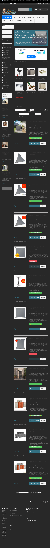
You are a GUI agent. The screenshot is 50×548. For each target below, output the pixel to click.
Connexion (45, 3)
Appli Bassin (7, 17)
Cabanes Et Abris (31, 79)
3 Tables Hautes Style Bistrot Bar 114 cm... (38, 276)
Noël (25, 21)
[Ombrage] (19, 99)
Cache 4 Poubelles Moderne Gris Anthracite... (37, 430)
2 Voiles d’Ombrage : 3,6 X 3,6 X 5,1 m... (38, 185)
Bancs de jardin (6, 52)
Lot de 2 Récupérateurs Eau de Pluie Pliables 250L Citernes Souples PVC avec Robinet (7, 174)
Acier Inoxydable (7, 65)
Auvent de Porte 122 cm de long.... (37, 368)
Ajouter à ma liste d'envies (20, 147)
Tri (14, 109)
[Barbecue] (19, 72)
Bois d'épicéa (6, 72)
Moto (19, 21)
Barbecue (19, 78)
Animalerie (31, 17)
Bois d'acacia (6, 71)
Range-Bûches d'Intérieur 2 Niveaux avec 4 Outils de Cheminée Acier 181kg (6, 130)
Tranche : (3, 40)
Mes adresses (12, 513)
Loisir (31, 21)
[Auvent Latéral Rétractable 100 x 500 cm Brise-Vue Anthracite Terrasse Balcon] (5, 101)
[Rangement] (42, 86)
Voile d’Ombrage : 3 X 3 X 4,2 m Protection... (37, 153)
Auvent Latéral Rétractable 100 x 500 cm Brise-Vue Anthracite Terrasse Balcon (6, 108)
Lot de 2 (5, 79)
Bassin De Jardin (19, 17)
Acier (4, 62)
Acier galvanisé (7, 64)
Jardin (5, 21)
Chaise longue (6, 88)
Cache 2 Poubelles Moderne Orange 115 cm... (38, 399)
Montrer (28, 109)
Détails (16, 44)
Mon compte (13, 508)
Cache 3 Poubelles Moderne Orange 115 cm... (38, 462)
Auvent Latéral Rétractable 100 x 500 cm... (38, 122)
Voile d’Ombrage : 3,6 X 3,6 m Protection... (36, 308)
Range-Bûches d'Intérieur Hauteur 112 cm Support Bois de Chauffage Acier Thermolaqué (6, 152)
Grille (45, 110)
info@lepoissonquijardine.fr (32, 520)
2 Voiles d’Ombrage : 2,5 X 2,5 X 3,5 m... (38, 216)
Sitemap (3, 539)
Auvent (5, 49)
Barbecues (6, 54)
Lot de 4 (5, 82)
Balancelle (6, 50)
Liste (47, 110)
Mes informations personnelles (16, 515)
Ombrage (19, 106)
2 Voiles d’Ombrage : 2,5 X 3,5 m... (37, 338)
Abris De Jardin (7, 47)
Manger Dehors (19, 93)
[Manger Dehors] (19, 86)
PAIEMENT (4, 520)
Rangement (42, 92)
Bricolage (40, 17)
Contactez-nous (39, 3)
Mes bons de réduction (14, 517)
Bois (5, 69)
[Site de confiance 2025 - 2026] (12, 527)
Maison (12, 21)
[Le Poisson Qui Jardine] (9, 11)
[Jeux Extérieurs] (42, 72)
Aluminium (5, 67)
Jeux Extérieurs (42, 79)
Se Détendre (31, 92)
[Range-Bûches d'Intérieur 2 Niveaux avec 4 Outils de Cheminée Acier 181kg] (5, 124)
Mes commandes (13, 510)
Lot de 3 (5, 80)
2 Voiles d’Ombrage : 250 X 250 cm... (38, 247)
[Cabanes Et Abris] (31, 72)
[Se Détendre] (31, 86)
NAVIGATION (4, 522)
